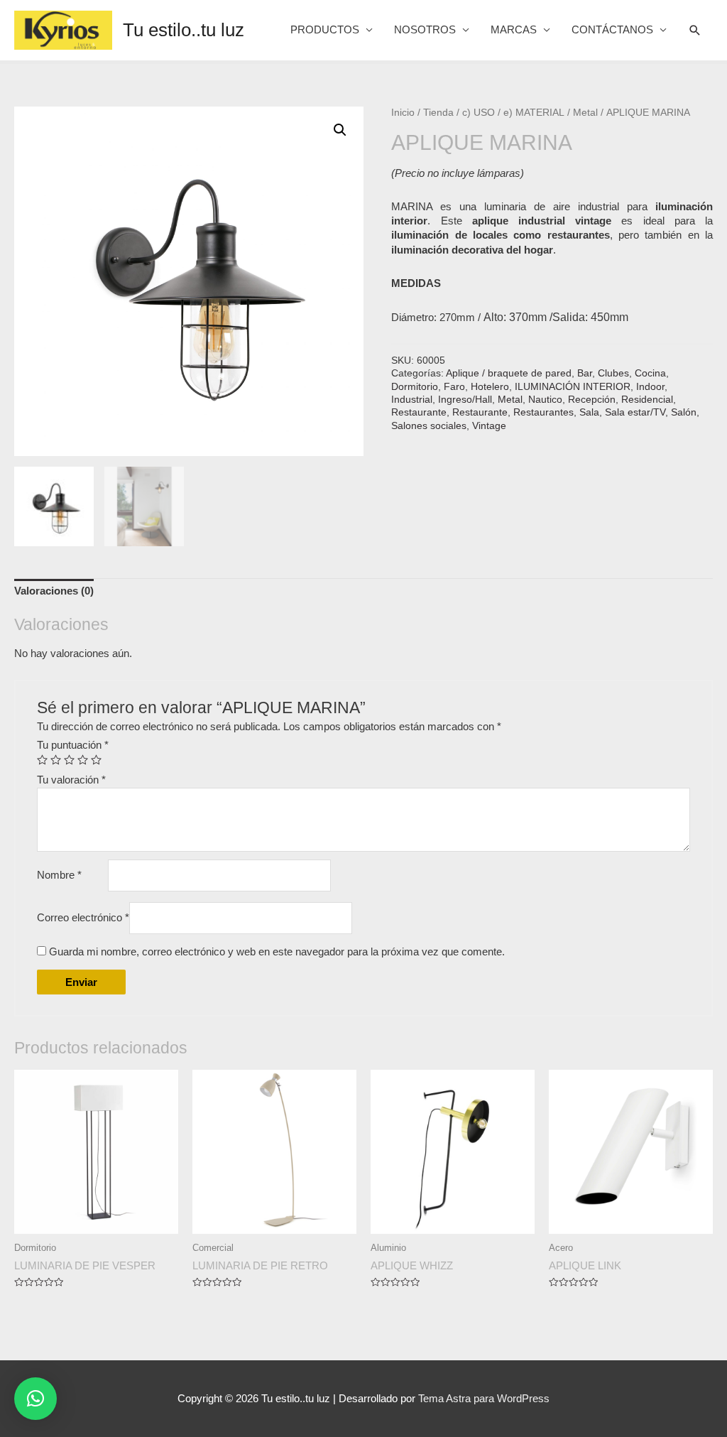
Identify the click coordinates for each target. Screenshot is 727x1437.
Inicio (403, 112)
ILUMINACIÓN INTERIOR (572, 386)
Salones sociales (428, 426)
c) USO (478, 112)
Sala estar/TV (635, 412)
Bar (584, 373)
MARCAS (514, 29)
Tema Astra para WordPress (484, 1398)
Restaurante (419, 412)
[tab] (54, 591)
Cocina (650, 373)
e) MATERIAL (533, 112)
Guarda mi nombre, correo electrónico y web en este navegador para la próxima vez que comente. (277, 951)
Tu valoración (71, 780)
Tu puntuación (73, 745)
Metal (585, 112)
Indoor (650, 386)
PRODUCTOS (324, 29)
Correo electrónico (83, 917)
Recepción (592, 399)
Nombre (59, 875)
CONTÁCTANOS (612, 29)
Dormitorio (414, 386)
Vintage (489, 426)
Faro (454, 386)
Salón (683, 412)
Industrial (411, 399)
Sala (589, 412)
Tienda (438, 112)
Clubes (613, 373)
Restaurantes (543, 412)
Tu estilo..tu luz (183, 29)
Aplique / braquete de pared (509, 373)
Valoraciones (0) (54, 591)
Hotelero (490, 386)
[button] (35, 1398)
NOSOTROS (425, 29)
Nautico (545, 399)
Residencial (647, 399)
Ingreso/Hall (465, 399)
